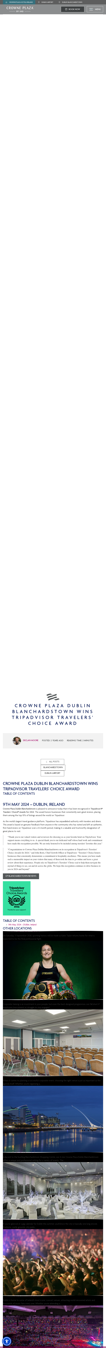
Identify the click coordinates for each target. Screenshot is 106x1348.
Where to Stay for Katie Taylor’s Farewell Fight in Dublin (43, 932)
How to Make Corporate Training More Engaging (38, 1001)
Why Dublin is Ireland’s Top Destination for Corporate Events (47, 1077)
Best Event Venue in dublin (21, 1153)
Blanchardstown (53, 768)
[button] (7, 1341)
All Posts (54, 762)
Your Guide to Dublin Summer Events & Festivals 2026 (40, 1220)
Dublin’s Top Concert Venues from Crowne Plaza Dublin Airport (48, 1297)
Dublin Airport (52, 773)
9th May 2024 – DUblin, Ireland (22, 925)
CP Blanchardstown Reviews (21, 876)
